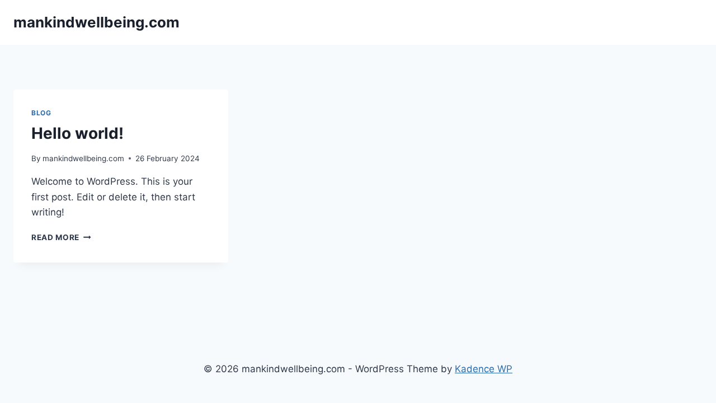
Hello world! (77, 133)
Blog (41, 113)
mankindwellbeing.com (83, 158)
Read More (61, 237)
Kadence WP (483, 368)
